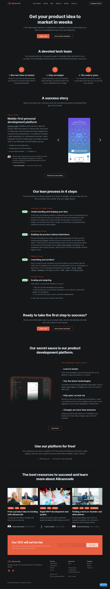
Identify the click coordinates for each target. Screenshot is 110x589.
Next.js (77, 245)
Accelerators (53, 565)
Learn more (55, 428)
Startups (11, 508)
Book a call (43, 36)
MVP (49, 508)
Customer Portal (95, 3)
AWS (62, 270)
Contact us (90, 567)
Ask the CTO (53, 574)
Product (55, 508)
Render (33, 270)
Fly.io (50, 270)
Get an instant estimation (62, 36)
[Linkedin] (9, 570)
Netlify (79, 268)
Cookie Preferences (74, 572)
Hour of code (72, 576)
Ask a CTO (103, 584)
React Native (66, 245)
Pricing (45, 3)
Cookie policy (72, 570)
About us (74, 3)
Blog (51, 3)
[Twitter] (13, 570)
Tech (17, 508)
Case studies (37, 3)
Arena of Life (13, 126)
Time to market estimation (57, 576)
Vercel (74, 268)
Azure (67, 270)
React (59, 245)
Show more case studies (55, 175)
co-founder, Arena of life (34, 165)
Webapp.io (41, 270)
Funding (23, 508)
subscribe (92, 545)
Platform (58, 3)
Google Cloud (78, 270)
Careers (66, 3)
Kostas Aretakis (50, 526)
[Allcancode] (14, 3)
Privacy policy (72, 567)
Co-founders (94, 508)
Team (87, 508)
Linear (45, 240)
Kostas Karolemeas (18, 526)
